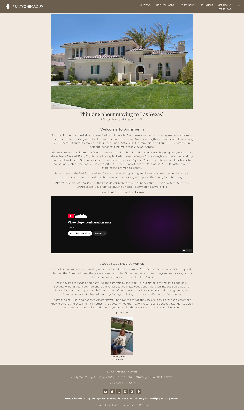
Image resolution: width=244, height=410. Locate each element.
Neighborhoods (165, 5)
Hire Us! (122, 313)
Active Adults (77, 398)
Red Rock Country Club (139, 398)
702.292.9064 (225, 9)
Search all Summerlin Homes (122, 192)
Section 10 (164, 398)
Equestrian (101, 398)
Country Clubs (89, 398)
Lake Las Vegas (122, 398)
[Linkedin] (125, 391)
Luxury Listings (187, 5)
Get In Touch (225, 5)
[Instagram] (118, 391)
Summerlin (174, 398)
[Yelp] (138, 391)
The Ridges (154, 398)
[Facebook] (112, 391)
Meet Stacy (145, 5)
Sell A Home (207, 5)
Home (67, 398)
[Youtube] (105, 391)
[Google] (131, 391)
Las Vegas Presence (138, 405)
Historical (111, 398)
